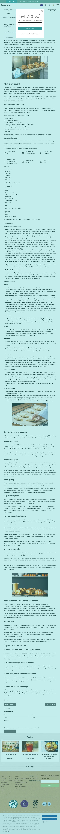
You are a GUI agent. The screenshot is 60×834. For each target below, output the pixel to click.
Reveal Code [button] (30, 28)
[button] (42, 11)
